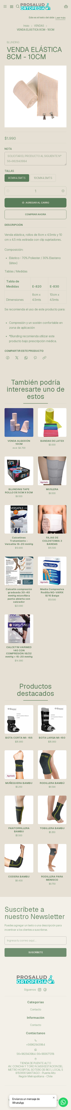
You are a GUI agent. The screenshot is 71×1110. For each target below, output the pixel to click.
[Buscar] (18, 6)
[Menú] (5, 6)
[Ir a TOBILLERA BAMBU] (52, 810)
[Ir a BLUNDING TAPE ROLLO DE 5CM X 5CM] (19, 470)
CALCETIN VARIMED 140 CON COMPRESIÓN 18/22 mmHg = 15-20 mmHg (19, 651)
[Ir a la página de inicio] (35, 6)
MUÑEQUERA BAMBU (18, 783)
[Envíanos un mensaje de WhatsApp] (63, 1102)
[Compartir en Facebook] (8, 358)
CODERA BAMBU (19, 876)
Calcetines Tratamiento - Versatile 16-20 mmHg (19, 541)
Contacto (35, 1009)
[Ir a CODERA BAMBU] (19, 858)
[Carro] (66, 6)
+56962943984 (35, 1044)
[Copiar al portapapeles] (44, 358)
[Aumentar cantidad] (63, 191)
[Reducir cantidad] (8, 191)
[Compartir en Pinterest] (35, 358)
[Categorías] (11, 6)
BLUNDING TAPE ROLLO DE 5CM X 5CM (19, 490)
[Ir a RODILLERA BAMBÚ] (52, 764)
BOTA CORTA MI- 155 (19, 737)
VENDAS (39, 26)
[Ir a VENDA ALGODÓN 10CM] (19, 422)
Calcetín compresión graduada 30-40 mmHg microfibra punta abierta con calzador (19, 595)
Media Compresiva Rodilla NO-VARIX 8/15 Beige (52, 592)
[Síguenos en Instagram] (39, 990)
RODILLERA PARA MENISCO (52, 878)
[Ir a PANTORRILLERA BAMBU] (19, 810)
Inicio (26, 26)
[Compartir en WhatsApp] (26, 358)
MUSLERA (52, 489)
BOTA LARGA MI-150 (52, 737)
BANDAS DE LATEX (52, 440)
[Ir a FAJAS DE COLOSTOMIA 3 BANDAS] (52, 519)
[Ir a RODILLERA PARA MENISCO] (52, 858)
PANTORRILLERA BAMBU (19, 829)
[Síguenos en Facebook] (45, 990)
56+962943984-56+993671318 (35, 1053)
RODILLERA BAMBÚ (52, 783)
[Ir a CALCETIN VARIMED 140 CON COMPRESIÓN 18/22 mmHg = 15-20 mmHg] (19, 628)
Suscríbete (35, 952)
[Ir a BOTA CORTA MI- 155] (19, 719)
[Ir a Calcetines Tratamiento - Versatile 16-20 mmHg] (19, 519)
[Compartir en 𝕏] (17, 358)
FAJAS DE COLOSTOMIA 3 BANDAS (52, 541)
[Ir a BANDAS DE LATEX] (52, 422)
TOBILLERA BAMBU (52, 828)
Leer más (43, 17)
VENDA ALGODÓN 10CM (19, 442)
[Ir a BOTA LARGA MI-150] (52, 719)
